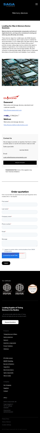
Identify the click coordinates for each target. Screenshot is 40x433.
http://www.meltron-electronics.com (16, 125)
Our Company (7, 385)
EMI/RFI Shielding (8, 361)
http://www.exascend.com (13, 110)
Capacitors (7, 367)
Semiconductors (8, 337)
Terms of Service (6, 422)
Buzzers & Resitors (9, 364)
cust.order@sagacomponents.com (15, 157)
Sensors (6, 340)
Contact (6, 391)
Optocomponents (8, 373)
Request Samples (20, 162)
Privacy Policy (5, 418)
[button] (36, 4)
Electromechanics (9, 370)
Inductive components (10, 343)
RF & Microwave (8, 358)
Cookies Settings (6, 424)
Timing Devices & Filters (10, 334)
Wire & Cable (7, 376)
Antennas (6, 349)
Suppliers (6, 388)
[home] (8, 4)
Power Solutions (8, 346)
